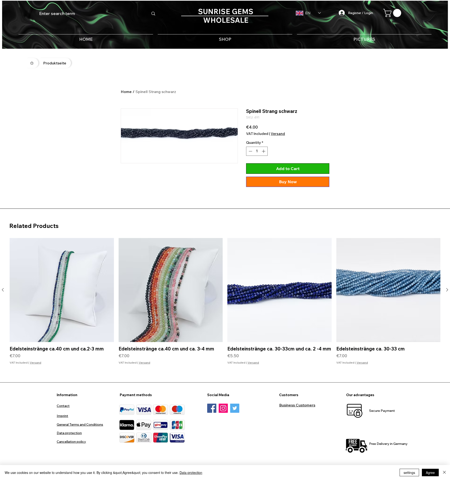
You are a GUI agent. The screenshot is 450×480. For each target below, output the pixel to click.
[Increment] (264, 151)
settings (409, 472)
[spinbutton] (257, 151)
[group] (225, 304)
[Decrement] (250, 151)
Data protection (191, 472)
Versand (278, 134)
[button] (393, 13)
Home (126, 91)
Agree (430, 472)
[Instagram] (223, 408)
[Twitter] (234, 408)
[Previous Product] (3, 290)
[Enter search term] (153, 13)
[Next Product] (447, 290)
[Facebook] (211, 408)
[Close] (444, 472)
